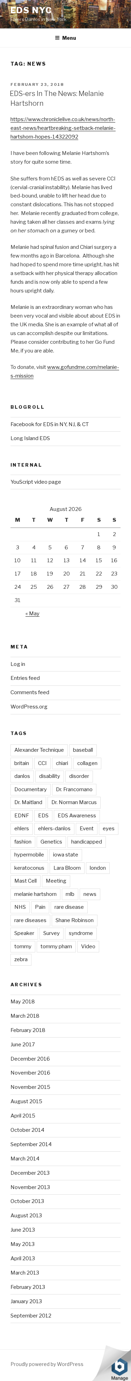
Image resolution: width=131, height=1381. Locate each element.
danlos (22, 776)
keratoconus (29, 868)
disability (49, 776)
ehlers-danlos (54, 828)
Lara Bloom (67, 868)
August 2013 (26, 1215)
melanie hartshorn (35, 894)
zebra (21, 959)
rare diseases (30, 920)
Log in (17, 664)
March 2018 (24, 1016)
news (89, 894)
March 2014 (24, 1159)
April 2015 (22, 1116)
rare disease (69, 907)
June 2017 (22, 1044)
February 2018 (27, 1030)
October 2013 (27, 1201)
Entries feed (25, 678)
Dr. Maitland (28, 802)
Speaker (24, 933)
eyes (109, 828)
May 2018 (22, 1001)
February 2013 (27, 1287)
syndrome (81, 933)
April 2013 (22, 1258)
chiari (62, 763)
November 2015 (30, 1087)
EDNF (21, 815)
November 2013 (30, 1187)
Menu (69, 38)
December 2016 (30, 1059)
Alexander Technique (39, 750)
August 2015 (26, 1101)
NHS (20, 907)
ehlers (21, 828)
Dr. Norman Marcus (74, 802)
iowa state (65, 855)
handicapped (86, 842)
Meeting (56, 881)
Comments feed (29, 692)
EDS (43, 815)
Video (88, 946)
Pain (40, 907)
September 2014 (31, 1144)
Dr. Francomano (74, 789)
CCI (42, 763)
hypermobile (29, 855)
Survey (51, 933)
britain (21, 763)
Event (87, 828)
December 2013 (30, 1173)
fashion (22, 842)
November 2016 (30, 1073)
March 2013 (24, 1273)
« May (32, 613)
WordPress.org (29, 707)
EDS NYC (31, 10)
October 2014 (27, 1130)
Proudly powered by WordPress (46, 1364)
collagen (87, 763)
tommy (22, 946)
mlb (70, 894)
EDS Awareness (77, 815)
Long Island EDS (30, 438)
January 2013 (26, 1301)
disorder (79, 776)
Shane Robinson (75, 920)
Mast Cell (25, 881)
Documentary (30, 789)
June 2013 (22, 1230)
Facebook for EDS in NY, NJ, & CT (49, 424)
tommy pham (56, 946)
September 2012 (30, 1316)
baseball (83, 750)
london (98, 868)
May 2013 (22, 1244)
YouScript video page (35, 482)
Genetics (51, 842)
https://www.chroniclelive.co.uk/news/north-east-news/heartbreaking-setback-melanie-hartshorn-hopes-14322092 (63, 128)
